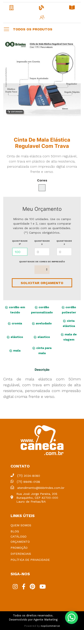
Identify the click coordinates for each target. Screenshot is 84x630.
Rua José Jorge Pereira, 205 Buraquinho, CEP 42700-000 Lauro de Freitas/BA (37, 497)
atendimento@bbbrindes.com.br (40, 487)
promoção (19, 547)
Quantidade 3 (64, 242)
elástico (16, 337)
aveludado (43, 323)
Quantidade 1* (20, 242)
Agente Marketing (45, 619)
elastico (43, 337)
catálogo (18, 536)
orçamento (20, 541)
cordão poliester (69, 309)
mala (16, 350)
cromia (16, 323)
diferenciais (21, 553)
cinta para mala (43, 350)
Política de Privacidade (30, 559)
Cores (42, 180)
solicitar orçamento (42, 283)
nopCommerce (50, 625)
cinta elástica (69, 323)
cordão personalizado (42, 309)
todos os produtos (32, 29)
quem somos (21, 525)
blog (15, 531)
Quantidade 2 (42, 242)
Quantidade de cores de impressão (42, 261)
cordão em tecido (16, 309)
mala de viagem (70, 337)
